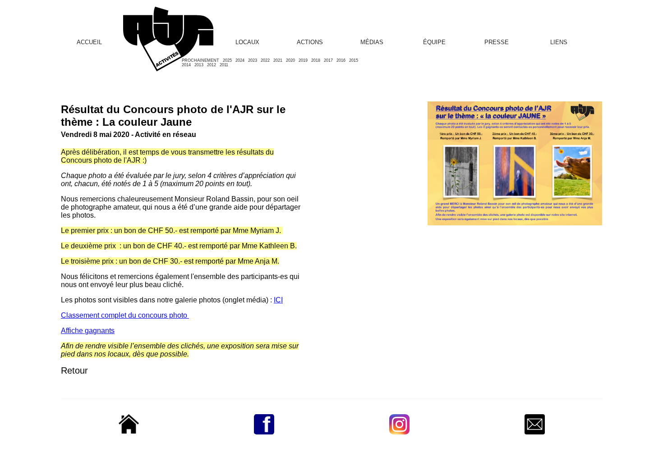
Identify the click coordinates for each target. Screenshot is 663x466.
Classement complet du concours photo (125, 315)
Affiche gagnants (88, 330)
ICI (278, 300)
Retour (74, 370)
